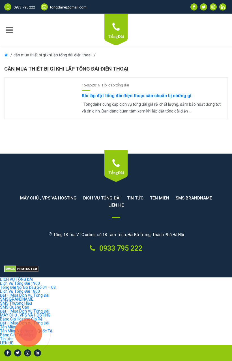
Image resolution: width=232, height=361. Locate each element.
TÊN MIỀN (159, 198)
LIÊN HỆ (116, 205)
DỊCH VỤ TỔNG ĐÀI (102, 198)
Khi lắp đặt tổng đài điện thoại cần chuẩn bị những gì (136, 95)
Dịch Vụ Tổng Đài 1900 (20, 283)
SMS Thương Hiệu (16, 303)
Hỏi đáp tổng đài (115, 85)
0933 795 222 (120, 248)
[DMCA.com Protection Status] (116, 269)
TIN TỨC (135, 198)
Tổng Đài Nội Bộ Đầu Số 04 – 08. (28, 287)
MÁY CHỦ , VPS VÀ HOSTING (48, 198)
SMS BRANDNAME (194, 198)
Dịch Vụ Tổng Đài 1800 (20, 291)
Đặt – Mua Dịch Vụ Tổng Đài (24, 295)
